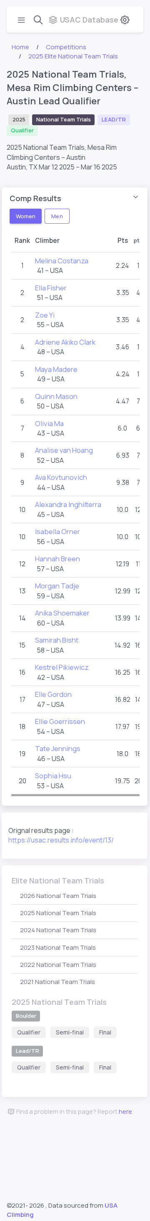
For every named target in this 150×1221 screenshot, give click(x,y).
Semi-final (70, 1032)
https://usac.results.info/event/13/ (61, 840)
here (125, 1111)
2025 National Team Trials (58, 912)
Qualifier (28, 1032)
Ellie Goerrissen (60, 721)
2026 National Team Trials (58, 895)
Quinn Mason (56, 396)
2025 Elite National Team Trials (73, 56)
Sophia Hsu (53, 775)
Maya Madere (56, 369)
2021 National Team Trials (57, 981)
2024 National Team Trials (58, 930)
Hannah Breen (57, 558)
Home (20, 47)
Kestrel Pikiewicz (62, 667)
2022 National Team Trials (58, 964)
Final (105, 1032)
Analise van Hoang (64, 450)
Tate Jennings (57, 748)
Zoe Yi (45, 315)
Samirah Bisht (56, 640)
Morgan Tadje (57, 585)
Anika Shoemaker (62, 613)
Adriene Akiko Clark (65, 342)
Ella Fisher (51, 288)
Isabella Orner (57, 531)
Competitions (66, 47)
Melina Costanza (61, 260)
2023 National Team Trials (58, 947)
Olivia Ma (49, 423)
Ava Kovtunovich (61, 477)
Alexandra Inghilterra (68, 504)
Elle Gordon (53, 694)
